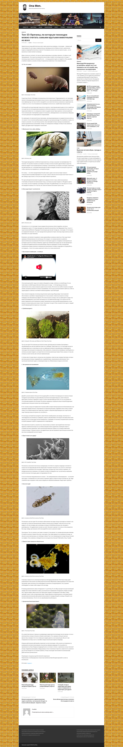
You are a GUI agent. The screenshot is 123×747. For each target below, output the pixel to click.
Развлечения (48, 27)
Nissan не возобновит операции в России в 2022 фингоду (93, 97)
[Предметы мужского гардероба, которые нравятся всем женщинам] (81, 202)
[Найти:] (89, 40)
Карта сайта (78, 27)
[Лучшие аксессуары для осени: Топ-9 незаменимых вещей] (81, 212)
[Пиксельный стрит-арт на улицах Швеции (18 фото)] (48, 683)
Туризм (62, 27)
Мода (40, 27)
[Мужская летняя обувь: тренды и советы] (89, 146)
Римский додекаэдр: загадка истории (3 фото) (29, 685)
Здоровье (33, 27)
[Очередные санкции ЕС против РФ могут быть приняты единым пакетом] (81, 118)
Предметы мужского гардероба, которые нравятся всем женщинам (92, 200)
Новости (25, 27)
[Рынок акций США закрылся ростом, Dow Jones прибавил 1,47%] (81, 128)
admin (30, 42)
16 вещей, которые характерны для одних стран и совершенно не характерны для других (64, 687)
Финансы (69, 27)
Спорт (56, 27)
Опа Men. (35, 6)
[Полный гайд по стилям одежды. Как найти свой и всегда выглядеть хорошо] (81, 193)
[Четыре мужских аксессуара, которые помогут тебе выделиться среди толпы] (81, 172)
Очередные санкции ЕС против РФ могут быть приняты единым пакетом (93, 116)
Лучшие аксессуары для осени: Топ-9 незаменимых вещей (93, 209)
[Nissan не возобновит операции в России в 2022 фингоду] (81, 101)
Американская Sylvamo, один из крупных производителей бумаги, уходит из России (94, 106)
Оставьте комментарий (38, 42)
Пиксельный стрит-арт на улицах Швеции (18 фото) (47, 685)
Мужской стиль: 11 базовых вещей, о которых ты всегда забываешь (92, 180)
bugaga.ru (29, 663)
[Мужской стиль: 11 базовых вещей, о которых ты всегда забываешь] (81, 183)
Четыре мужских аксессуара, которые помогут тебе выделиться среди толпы (93, 170)
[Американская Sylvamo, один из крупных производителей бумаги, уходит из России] (81, 109)
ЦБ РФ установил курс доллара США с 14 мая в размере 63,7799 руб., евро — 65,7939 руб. (93, 88)
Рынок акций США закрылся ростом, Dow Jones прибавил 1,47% (93, 125)
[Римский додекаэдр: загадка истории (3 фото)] (30, 683)
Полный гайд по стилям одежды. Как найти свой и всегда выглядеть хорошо (94, 190)
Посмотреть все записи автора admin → (43, 712)
